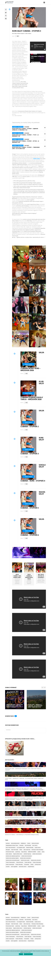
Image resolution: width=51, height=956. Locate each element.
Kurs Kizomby (28, 845)
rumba (38, 851)
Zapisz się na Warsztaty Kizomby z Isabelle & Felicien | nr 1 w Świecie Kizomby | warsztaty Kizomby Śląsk (24, 798)
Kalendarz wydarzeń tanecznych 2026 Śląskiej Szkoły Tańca (24, 817)
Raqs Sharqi (24, 851)
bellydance (23, 843)
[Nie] (49, 952)
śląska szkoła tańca (17, 853)
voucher (8, 866)
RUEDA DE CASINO (32, 851)
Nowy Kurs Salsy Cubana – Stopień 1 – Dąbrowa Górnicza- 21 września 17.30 (25, 129)
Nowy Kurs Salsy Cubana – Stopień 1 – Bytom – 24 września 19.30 (25, 141)
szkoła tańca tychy (25, 860)
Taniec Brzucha (19, 862)
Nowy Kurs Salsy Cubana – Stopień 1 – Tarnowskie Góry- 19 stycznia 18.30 (26, 148)
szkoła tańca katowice (26, 856)
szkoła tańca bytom (36, 853)
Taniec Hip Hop (28, 862)
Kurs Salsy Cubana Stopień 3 (18, 33)
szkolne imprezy (27, 853)
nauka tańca (37, 847)
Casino (28, 843)
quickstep (17, 851)
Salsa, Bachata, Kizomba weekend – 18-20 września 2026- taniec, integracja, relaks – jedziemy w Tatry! (25, 808)
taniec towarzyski (10, 864)
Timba (31, 864)
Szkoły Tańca (36, 158)
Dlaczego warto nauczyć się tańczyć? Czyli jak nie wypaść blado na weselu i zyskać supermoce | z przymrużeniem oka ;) (24, 788)
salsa (43, 851)
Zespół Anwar (31, 866)
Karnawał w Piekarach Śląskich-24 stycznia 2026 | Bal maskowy (25, 826)
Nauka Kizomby (29, 847)
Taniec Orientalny (37, 862)
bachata (8, 843)
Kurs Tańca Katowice (10, 847)
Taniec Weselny (19, 864)
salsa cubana (9, 853)
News (21, 849)
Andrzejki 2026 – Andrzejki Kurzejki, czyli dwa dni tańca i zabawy (23, 769)
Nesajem (8, 849)
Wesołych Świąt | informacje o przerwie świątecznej (22, 834)
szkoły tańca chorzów (36, 860)
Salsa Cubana (28, 33)
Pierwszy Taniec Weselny (23, 556)
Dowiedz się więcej (28, 954)
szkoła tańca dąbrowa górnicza (13, 856)
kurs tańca (34, 845)
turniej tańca (38, 864)
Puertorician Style (10, 851)
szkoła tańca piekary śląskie (12, 858)
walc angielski (14, 866)
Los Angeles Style (21, 847)
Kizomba (21, 845)
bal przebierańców (15, 843)
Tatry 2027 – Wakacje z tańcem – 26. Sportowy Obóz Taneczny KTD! (24, 779)
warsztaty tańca (22, 866)
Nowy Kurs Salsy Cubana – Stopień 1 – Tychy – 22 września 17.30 (25, 135)
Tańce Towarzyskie (10, 862)
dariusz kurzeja (35, 843)
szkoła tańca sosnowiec (25, 858)
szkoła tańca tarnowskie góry (12, 860)
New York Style (14, 849)
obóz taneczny (27, 849)
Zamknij (21, 954)
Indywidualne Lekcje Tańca (12, 845)
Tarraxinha (26, 864)
